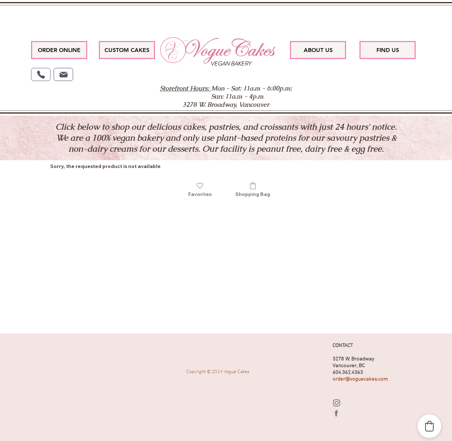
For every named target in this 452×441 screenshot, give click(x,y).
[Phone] (40, 74)
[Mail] (63, 74)
